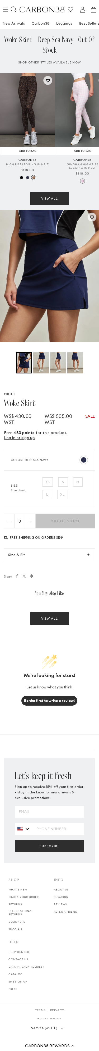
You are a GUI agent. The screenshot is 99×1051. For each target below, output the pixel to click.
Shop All (15, 929)
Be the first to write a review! (49, 700)
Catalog (15, 974)
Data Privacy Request (26, 966)
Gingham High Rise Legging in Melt (82, 166)
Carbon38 (40, 23)
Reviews (60, 904)
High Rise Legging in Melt (27, 164)
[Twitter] (24, 576)
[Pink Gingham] (82, 181)
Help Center (18, 952)
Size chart (18, 490)
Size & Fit (16, 555)
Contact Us (18, 959)
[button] (49, 1045)
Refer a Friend (65, 911)
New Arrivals (14, 23)
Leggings (64, 23)
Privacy (57, 1010)
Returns (15, 904)
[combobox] (23, 828)
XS (47, 482)
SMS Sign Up (17, 981)
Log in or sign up (19, 437)
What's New (17, 889)
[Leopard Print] (33, 177)
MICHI (9, 394)
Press (12, 989)
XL (62, 494)
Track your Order (23, 897)
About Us (61, 889)
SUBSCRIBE (50, 846)
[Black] (21, 177)
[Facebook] (16, 576)
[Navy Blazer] (27, 177)
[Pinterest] (31, 576)
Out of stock (65, 521)
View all (49, 198)
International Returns (20, 912)
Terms (40, 1010)
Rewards (61, 897)
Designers (16, 922)
